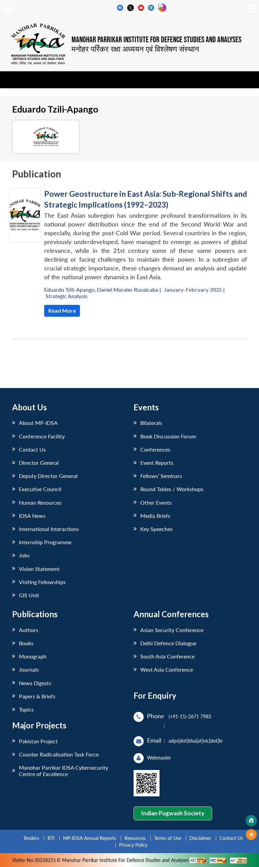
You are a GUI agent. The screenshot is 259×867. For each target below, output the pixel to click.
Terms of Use (167, 838)
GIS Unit (29, 595)
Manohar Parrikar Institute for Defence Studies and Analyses (156, 39)
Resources (135, 838)
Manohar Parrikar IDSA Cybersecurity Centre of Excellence (63, 770)
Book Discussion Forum (168, 436)
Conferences (155, 449)
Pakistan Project (38, 741)
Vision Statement (39, 568)
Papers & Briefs (37, 696)
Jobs (24, 555)
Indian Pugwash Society (172, 813)
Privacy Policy (133, 845)
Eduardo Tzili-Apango (69, 289)
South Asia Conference (167, 656)
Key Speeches (156, 529)
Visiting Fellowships (42, 582)
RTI (51, 838)
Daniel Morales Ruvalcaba (127, 289)
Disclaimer (200, 838)
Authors (28, 630)
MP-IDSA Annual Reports (89, 838)
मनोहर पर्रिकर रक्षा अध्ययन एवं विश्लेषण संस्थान (135, 48)
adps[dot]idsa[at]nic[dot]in (196, 741)
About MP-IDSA (38, 422)
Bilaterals (151, 422)
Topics (26, 709)
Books (26, 643)
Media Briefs (155, 515)
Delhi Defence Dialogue (168, 643)
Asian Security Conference (171, 630)
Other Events (156, 502)
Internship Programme (45, 542)
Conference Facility (42, 436)
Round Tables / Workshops (171, 489)
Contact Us (32, 449)
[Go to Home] (251, 820)
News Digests (35, 683)
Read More (62, 310)
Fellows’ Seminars (161, 476)
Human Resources (40, 502)
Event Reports (156, 462)
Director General (39, 462)
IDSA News (32, 515)
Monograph (33, 656)
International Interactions (49, 529)
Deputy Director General (48, 476)
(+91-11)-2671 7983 (190, 716)
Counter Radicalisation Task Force (59, 754)
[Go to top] (251, 834)
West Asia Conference (166, 669)
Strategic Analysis (66, 296)
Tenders (31, 838)
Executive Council (40, 489)
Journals (29, 669)
